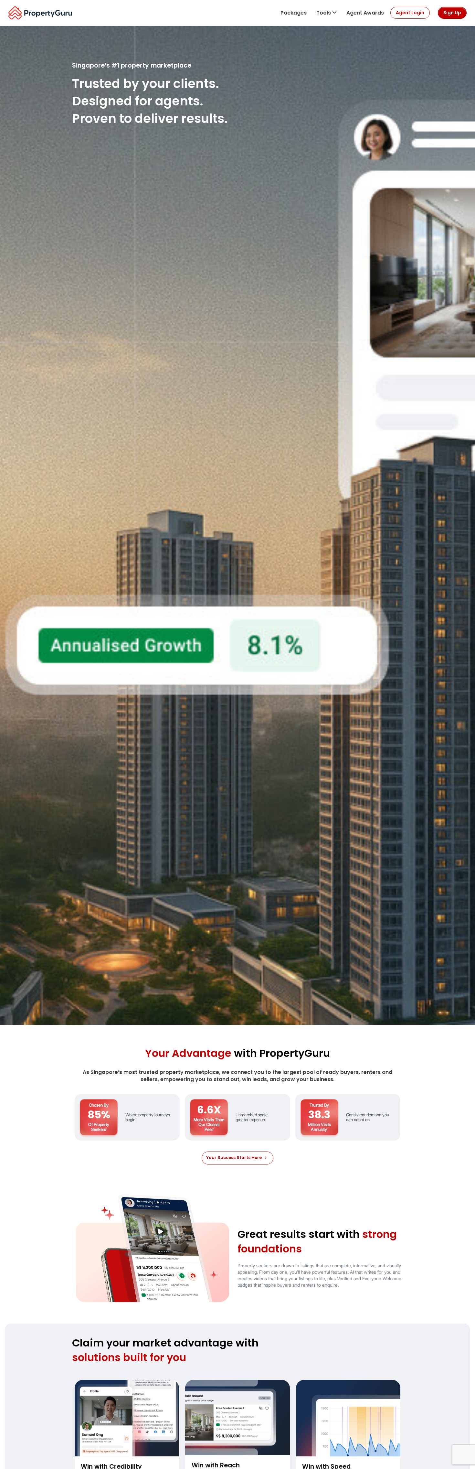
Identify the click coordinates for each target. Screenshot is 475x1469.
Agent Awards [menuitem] (365, 12)
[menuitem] (293, 12)
